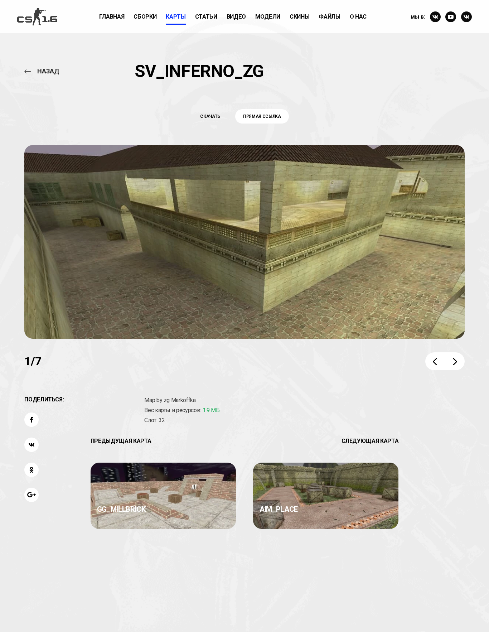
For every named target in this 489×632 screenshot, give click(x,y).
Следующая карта (370, 441)
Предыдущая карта (121, 441)
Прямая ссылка (262, 116)
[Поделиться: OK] (31, 470)
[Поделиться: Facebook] (31, 420)
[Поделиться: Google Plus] (31, 495)
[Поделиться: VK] (31, 445)
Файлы (329, 16)
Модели (267, 16)
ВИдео (236, 16)
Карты (175, 16)
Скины (299, 16)
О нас (358, 16)
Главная (112, 16)
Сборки (145, 16)
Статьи (206, 16)
